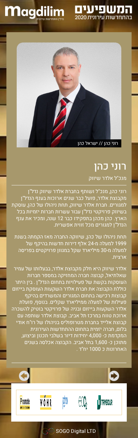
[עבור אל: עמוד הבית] (34, 13)
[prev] (114, 377)
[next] (24, 377)
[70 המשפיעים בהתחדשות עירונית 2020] (103, 12)
